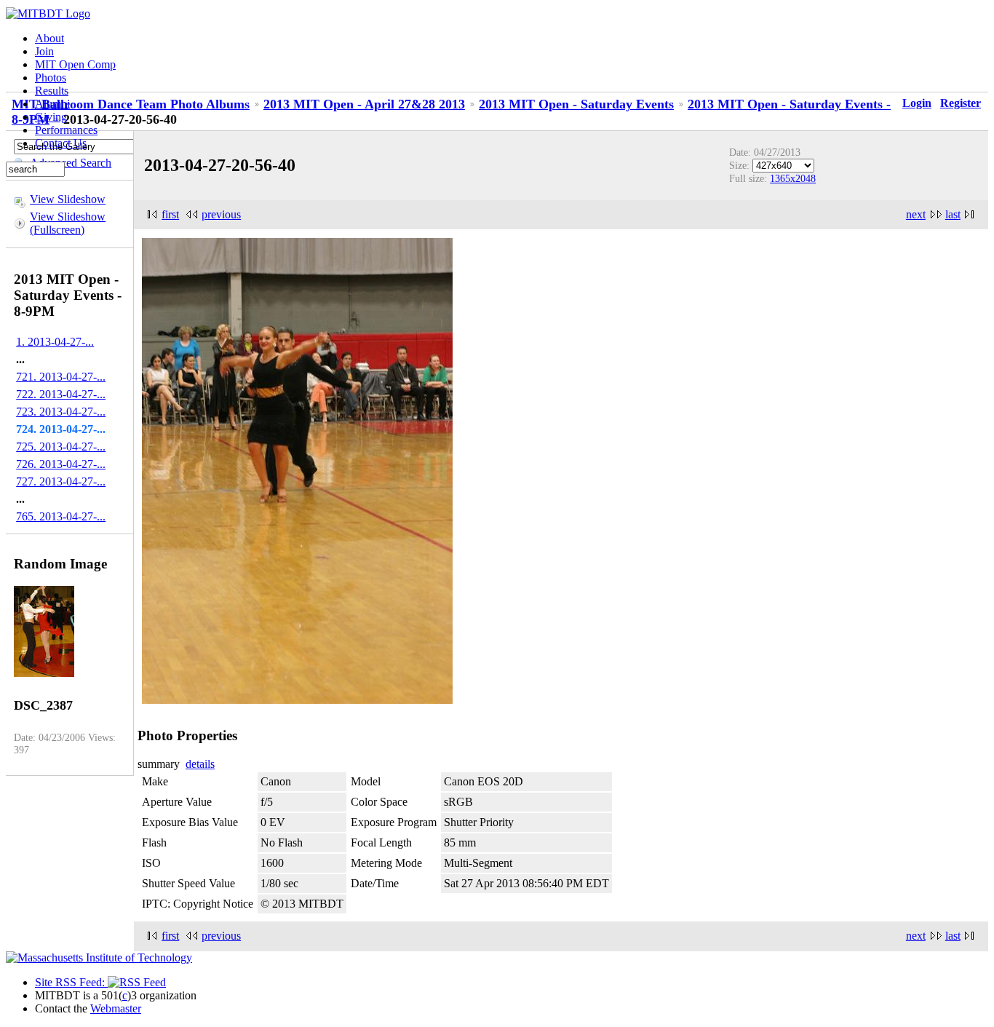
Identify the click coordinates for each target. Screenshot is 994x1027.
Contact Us (61, 143)
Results (51, 90)
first (170, 214)
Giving (51, 117)
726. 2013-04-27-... (61, 464)
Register (960, 103)
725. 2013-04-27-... (61, 446)
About (49, 38)
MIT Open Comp (75, 64)
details (200, 764)
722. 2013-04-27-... (61, 394)
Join (44, 51)
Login (916, 103)
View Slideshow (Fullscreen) (68, 223)
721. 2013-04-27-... (61, 376)
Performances (66, 130)
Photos (50, 77)
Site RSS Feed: (71, 982)
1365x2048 (793, 178)
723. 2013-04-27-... (61, 411)
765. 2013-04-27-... (61, 516)
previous (221, 214)
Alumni (52, 104)
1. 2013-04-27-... (55, 342)
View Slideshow (68, 199)
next (916, 214)
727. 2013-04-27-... (61, 481)
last (953, 214)
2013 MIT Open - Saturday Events (576, 104)
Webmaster (115, 1008)
